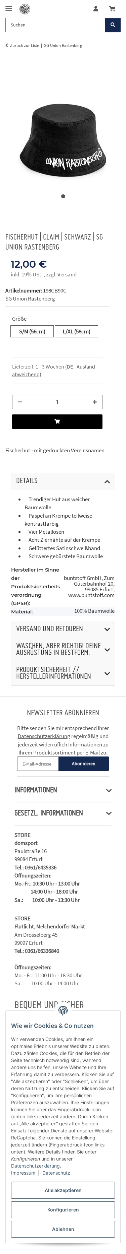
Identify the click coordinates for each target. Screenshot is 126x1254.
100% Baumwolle (94, 611)
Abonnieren (83, 764)
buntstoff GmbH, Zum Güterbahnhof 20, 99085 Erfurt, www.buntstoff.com (89, 586)
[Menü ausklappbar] (8, 6)
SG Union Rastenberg (30, 298)
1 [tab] (63, 196)
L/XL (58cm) (80, 331)
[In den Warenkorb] (10, 66)
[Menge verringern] (19, 402)
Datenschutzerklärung (35, 1166)
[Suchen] (113, 25)
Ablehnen (63, 1229)
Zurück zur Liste (24, 45)
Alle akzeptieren (63, 1190)
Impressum (23, 1173)
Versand (67, 274)
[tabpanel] (63, 126)
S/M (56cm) (36, 331)
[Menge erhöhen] (94, 402)
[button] (96, 9)
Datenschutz (56, 1173)
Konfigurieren (63, 1209)
